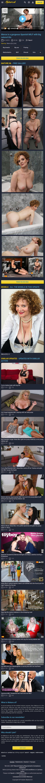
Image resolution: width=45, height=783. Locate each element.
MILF (17, 52)
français (32, 762)
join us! (39, 2)
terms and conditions (28, 769)
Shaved (26, 52)
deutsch (26, 762)
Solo (34, 52)
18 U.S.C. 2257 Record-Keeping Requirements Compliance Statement (22, 767)
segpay (32, 752)
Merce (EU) (4, 354)
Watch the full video (22, 58)
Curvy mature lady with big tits (10, 385)
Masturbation (7, 52)
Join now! (23, 748)
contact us (11, 752)
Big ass (16, 47)
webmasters (39, 752)
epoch (27, 752)
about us (4, 752)
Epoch (12, 773)
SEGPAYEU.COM (21, 773)
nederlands (19, 762)
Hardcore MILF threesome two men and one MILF (16, 693)
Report (30, 40)
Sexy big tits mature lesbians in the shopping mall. (17, 612)
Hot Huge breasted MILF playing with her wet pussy (17, 412)
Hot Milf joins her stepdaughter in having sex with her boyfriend (20, 666)
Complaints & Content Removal (22, 777)
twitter (4, 756)
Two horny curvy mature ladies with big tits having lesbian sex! (20, 639)
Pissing (26, 47)
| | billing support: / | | (22, 754)
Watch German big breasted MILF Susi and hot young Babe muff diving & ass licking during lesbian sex (21, 498)
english (12, 762)
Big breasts (6, 47)
